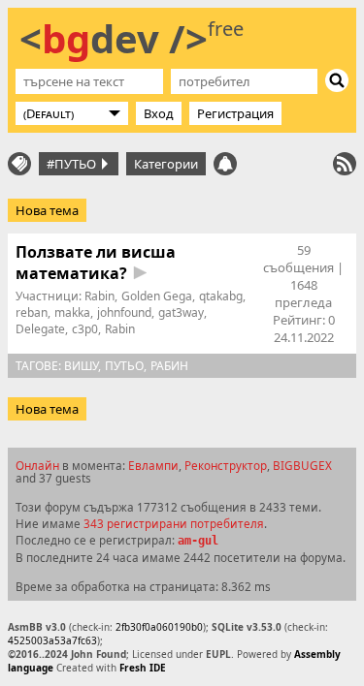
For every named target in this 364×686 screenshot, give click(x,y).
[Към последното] (140, 272)
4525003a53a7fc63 (52, 640)
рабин (169, 366)
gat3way (181, 312)
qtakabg (221, 296)
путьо (124, 366)
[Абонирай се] (344, 163)
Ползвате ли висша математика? (96, 262)
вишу (81, 366)
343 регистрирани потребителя (173, 523)
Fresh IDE (142, 667)
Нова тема (47, 210)
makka (72, 312)
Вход (159, 113)
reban (32, 312)
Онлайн (37, 465)
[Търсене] (336, 80)
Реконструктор (225, 465)
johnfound (124, 312)
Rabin (99, 296)
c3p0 (85, 329)
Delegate (40, 329)
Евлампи (153, 465)
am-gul (198, 540)
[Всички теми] (19, 163)
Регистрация (235, 113)
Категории (166, 163)
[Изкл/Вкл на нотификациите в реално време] (225, 163)
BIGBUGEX (302, 465)
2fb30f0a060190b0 (159, 627)
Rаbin (120, 329)
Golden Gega (156, 296)
